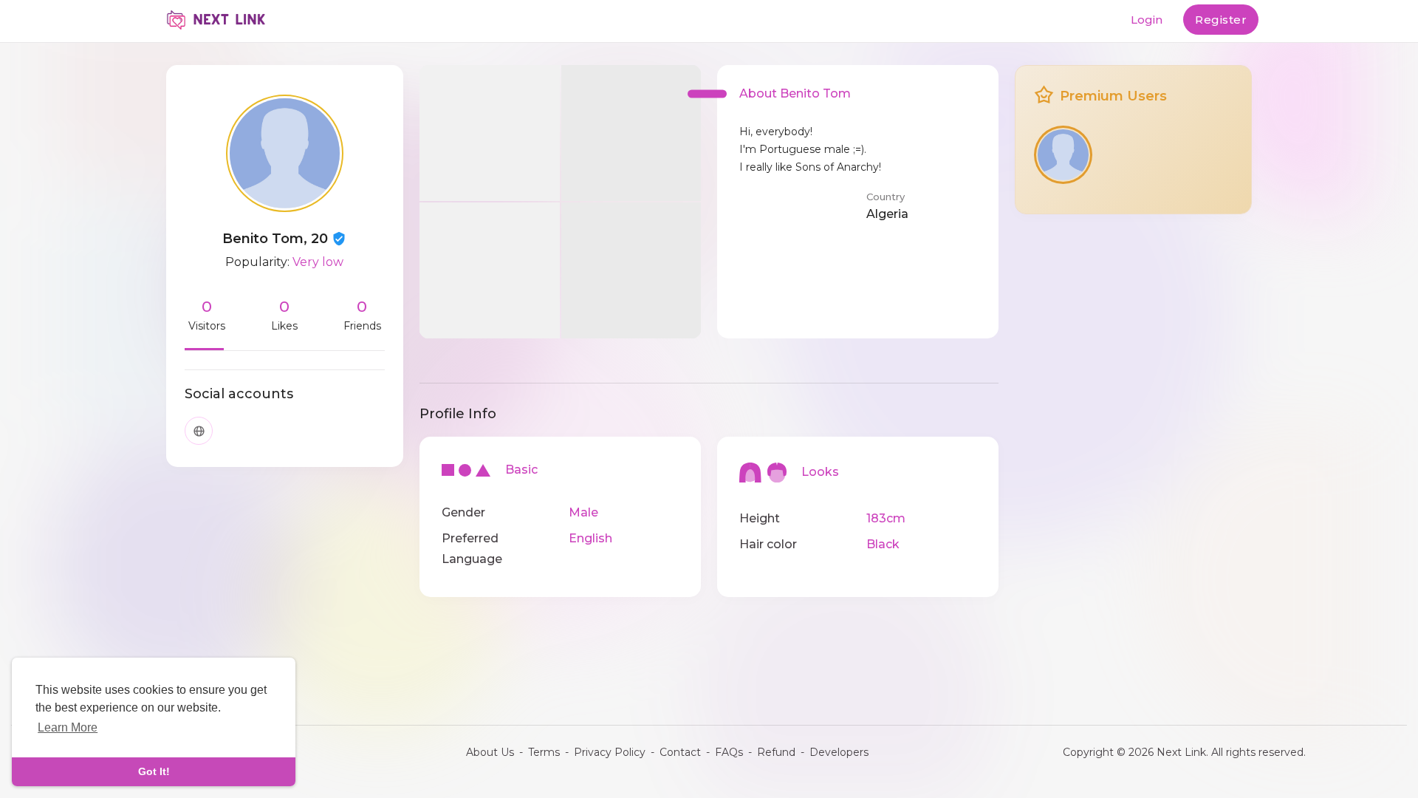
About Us (490, 752)
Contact (680, 752)
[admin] (1063, 155)
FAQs (729, 752)
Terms (544, 752)
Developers (839, 752)
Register (1221, 20)
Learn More (67, 727)
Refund (776, 752)
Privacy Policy (609, 752)
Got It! (154, 771)
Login (1146, 20)
